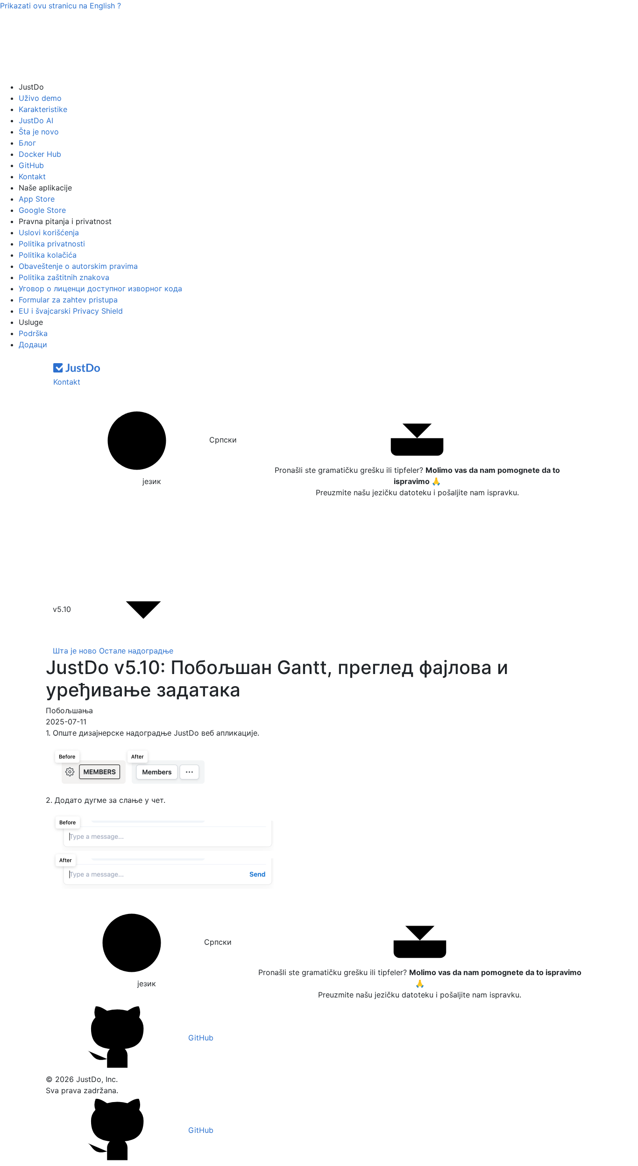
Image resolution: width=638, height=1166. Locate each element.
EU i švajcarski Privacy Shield (71, 311)
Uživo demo (40, 98)
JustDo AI (36, 120)
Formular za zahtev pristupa (68, 299)
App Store (37, 199)
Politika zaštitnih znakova (64, 277)
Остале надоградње (136, 650)
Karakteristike (43, 109)
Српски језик (189, 460)
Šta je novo (39, 131)
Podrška (33, 333)
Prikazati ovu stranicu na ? (60, 5)
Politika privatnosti (52, 243)
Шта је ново (75, 650)
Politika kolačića (48, 255)
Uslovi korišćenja (49, 232)
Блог (27, 143)
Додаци (33, 344)
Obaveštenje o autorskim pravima (78, 266)
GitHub (31, 165)
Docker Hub (40, 154)
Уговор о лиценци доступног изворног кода (100, 288)
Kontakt (32, 176)
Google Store (42, 210)
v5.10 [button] (63, 609)
